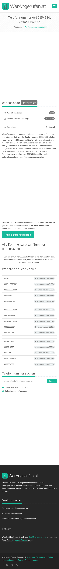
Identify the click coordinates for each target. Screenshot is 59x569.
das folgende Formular (19, 540)
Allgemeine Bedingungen (36, 557)
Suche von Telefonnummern (16, 387)
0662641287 (29, 347)
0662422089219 (29, 321)
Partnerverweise (31, 560)
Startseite (18, 27)
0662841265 (29, 352)
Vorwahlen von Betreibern (12, 513)
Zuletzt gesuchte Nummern (16, 391)
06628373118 (29, 315)
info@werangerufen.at (38, 537)
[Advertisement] (29, 67)
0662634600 (29, 364)
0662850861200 (29, 309)
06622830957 (29, 326)
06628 (29, 278)
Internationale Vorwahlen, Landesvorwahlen (19, 518)
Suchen (52, 381)
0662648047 (29, 332)
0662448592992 (29, 284)
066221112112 (29, 301)
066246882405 (29, 358)
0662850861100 (29, 289)
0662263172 (29, 341)
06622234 (29, 295)
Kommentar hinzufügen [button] (18, 234)
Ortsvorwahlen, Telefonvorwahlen (15, 508)
